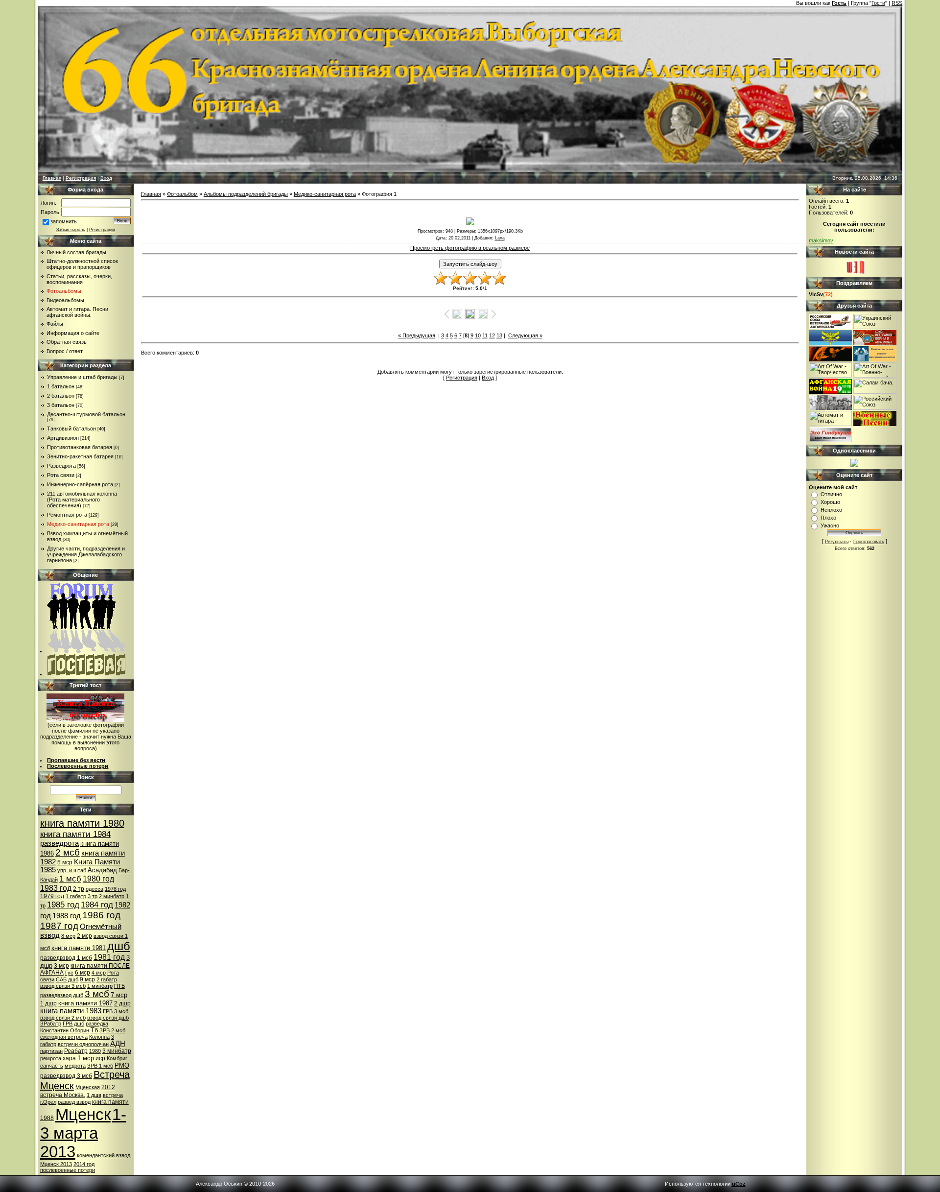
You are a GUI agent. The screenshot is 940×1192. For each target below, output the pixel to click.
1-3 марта (83, 1123)
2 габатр (106, 979)
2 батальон (60, 396)
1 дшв (94, 1095)
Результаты (836, 541)
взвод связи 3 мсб (63, 986)
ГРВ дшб (73, 1023)
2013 (57, 1152)
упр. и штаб (71, 870)
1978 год (115, 889)
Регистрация (81, 178)
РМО (122, 1065)
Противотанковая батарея (79, 447)
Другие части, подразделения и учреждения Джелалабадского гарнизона (86, 554)
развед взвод (74, 1102)
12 (492, 335)
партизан (51, 1051)
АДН (117, 1044)
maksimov (821, 240)
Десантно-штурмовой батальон (86, 414)
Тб (94, 1030)
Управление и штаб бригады (82, 377)
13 (499, 335)
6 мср (82, 972)
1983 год (55, 888)
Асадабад (102, 870)
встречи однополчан (83, 1044)
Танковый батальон (71, 428)
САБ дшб (67, 979)
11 (485, 335)
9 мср (87, 979)
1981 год (109, 957)
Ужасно (830, 525)
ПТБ (119, 986)
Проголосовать (868, 541)
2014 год (83, 1164)
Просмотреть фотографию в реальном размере (470, 248)
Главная (52, 178)
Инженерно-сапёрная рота (80, 484)
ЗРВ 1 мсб (100, 1066)
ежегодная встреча (64, 1037)
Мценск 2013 (56, 1164)
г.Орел (48, 1102)
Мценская (87, 1087)
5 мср (64, 862)
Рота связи (60, 475)
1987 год (59, 926)
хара (69, 1058)
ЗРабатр (50, 1023)
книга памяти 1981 (78, 948)
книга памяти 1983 (70, 1011)
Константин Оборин (64, 1030)
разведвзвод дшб (61, 995)
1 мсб (70, 878)
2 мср (84, 935)
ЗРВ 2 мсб (112, 1030)
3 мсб (97, 994)
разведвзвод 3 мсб (66, 1076)
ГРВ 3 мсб (115, 1011)
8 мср (68, 936)
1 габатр (76, 896)
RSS (897, 3)
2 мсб (67, 852)
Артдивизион (63, 438)
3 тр (92, 896)
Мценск (83, 1114)
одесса (94, 889)
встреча (113, 1095)
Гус (69, 973)
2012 (108, 1087)
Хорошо (830, 502)
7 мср (119, 995)
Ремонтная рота (67, 515)
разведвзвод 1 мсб (66, 957)
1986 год (101, 915)
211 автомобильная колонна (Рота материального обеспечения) (82, 499)
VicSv (816, 294)
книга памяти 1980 (82, 823)
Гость (839, 3)
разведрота (59, 843)
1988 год (66, 916)
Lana (500, 238)
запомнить (63, 221)
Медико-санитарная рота (78, 524)
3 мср (61, 965)
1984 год (97, 904)
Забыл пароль (70, 229)
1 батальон (60, 386)
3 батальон (60, 405)
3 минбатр (116, 1051)
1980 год (98, 879)
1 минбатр (100, 986)
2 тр (78, 888)
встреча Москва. (62, 1095)
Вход (106, 178)
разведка (97, 1023)
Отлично (831, 494)
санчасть (51, 1066)
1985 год (63, 904)
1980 (95, 1051)
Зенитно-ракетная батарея (80, 456)
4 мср (99, 973)
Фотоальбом (182, 194)
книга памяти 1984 (75, 834)
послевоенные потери (67, 1170)
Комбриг (117, 1058)
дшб (118, 946)
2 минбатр (111, 896)
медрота (75, 1066)
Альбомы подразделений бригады (246, 194)
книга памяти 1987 (85, 1003)
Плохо (828, 518)
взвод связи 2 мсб (63, 1018)
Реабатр (76, 1051)
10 (478, 335)
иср (100, 1058)
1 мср (85, 1058)
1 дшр (48, 1003)
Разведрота (61, 466)
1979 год (52, 896)
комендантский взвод (103, 1155)
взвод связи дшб (108, 1018)
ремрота (50, 1058)
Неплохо (831, 510)
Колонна (99, 1037)
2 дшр (122, 1003)
